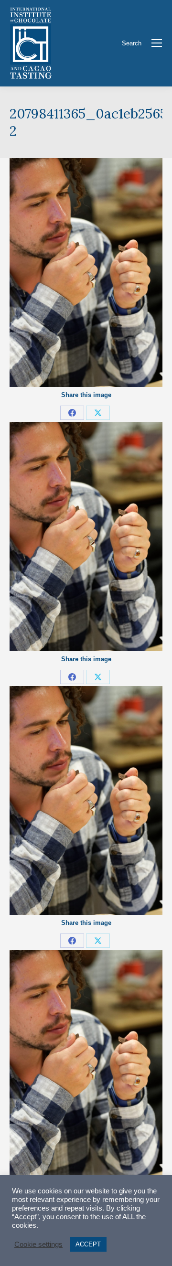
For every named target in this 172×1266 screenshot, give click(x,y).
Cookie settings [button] (38, 1244)
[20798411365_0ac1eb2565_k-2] (86, 272)
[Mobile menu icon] (156, 43)
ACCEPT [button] (88, 1244)
